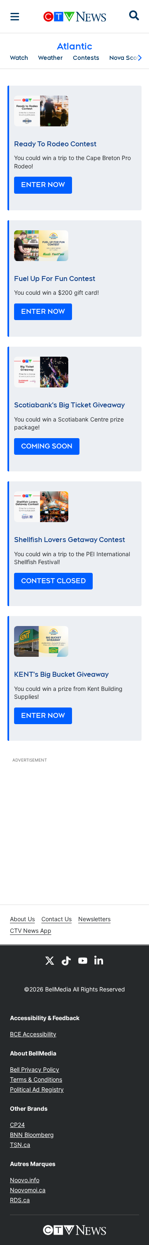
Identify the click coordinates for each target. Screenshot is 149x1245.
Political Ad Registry (37, 1089)
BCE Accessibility (33, 1034)
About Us (22, 918)
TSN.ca (20, 1144)
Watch (19, 57)
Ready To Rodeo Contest (55, 144)
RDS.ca (20, 1199)
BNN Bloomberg (32, 1134)
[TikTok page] (66, 960)
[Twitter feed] (50, 960)
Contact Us (56, 918)
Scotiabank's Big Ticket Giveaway (69, 405)
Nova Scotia (126, 57)
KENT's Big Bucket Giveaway (61, 674)
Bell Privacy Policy (34, 1069)
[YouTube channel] (83, 960)
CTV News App (30, 930)
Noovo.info (24, 1179)
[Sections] (15, 16)
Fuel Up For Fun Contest (54, 279)
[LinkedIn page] (99, 960)
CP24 (17, 1124)
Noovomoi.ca (28, 1189)
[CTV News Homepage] (74, 17)
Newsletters (94, 918)
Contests (86, 57)
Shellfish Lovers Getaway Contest (69, 540)
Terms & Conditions (36, 1079)
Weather (50, 57)
